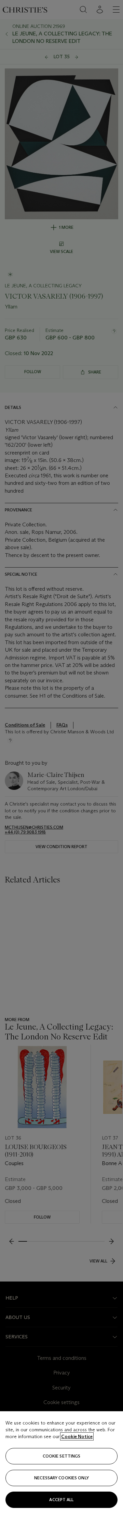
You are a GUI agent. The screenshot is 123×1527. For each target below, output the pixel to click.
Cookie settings (62, 1456)
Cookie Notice (77, 1436)
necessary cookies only (61, 1477)
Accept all (61, 1499)
